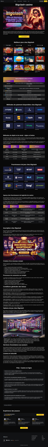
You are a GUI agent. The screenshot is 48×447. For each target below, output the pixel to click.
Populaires (7, 45)
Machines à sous (39, 45)
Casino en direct (18, 45)
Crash (29, 45)
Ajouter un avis (40, 414)
